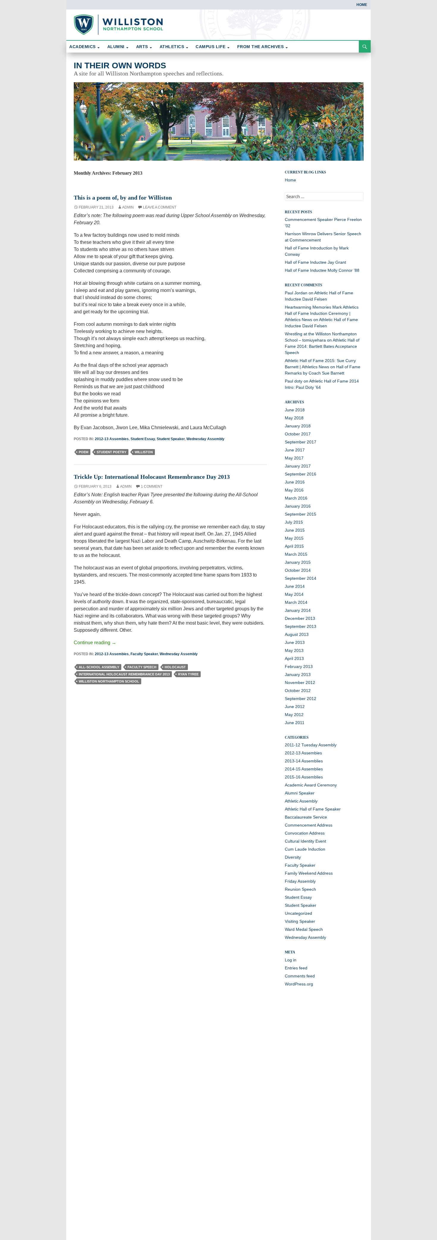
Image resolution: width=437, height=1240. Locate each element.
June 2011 (294, 722)
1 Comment (151, 486)
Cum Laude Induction (305, 849)
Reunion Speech (300, 889)
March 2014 (296, 602)
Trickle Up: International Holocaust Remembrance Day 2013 (152, 476)
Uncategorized (298, 913)
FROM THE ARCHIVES (260, 46)
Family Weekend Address (309, 873)
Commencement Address (308, 825)
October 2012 (298, 690)
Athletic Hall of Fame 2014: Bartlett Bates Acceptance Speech (322, 346)
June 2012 (295, 706)
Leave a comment (159, 207)
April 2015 (294, 546)
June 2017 (295, 450)
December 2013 (300, 618)
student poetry (111, 452)
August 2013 (297, 634)
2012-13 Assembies (112, 439)
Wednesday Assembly (205, 439)
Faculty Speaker (144, 654)
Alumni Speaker (300, 793)
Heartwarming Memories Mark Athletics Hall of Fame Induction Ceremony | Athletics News (322, 313)
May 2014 (294, 594)
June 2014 (295, 586)
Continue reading (95, 642)
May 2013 (294, 650)
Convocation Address (305, 833)
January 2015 (298, 562)
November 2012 (300, 682)
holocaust (175, 667)
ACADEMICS (82, 46)
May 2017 (294, 458)
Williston (144, 452)
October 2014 (298, 570)
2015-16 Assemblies (304, 777)
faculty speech (142, 667)
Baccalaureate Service (306, 817)
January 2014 (298, 610)
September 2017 (300, 442)
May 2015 (294, 538)
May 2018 (294, 418)
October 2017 (298, 434)
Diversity (293, 857)
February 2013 (299, 666)
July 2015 (294, 522)
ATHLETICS (172, 46)
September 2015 (300, 514)
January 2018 (298, 426)
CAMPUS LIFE (211, 46)
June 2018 (295, 409)
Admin (128, 207)
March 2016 (296, 498)
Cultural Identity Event (305, 841)
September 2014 (300, 578)
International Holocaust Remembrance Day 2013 (124, 674)
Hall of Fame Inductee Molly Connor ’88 (322, 270)
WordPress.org (299, 984)
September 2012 (300, 698)
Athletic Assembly (301, 801)
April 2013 (294, 658)
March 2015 (296, 554)
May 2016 (294, 490)
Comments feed (300, 976)
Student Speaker (171, 439)
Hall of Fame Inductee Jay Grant (315, 262)
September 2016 (300, 474)
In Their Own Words (120, 65)
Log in (290, 960)
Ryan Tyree (188, 674)
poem (83, 452)
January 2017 (298, 466)
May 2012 (294, 714)
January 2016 (298, 506)
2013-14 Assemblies (304, 761)
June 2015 (295, 530)
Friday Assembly (300, 881)
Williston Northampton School (109, 681)
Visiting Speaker (300, 921)
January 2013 (298, 674)
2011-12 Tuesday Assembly (311, 745)
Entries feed (296, 968)
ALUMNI (116, 46)
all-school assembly (99, 667)
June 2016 (295, 482)
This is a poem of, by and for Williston (123, 197)
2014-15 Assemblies (304, 769)
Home (361, 5)
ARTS (142, 46)
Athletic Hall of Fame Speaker (313, 809)
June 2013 (295, 642)
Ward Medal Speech (304, 929)
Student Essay (143, 439)
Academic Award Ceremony (311, 785)
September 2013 (300, 626)
